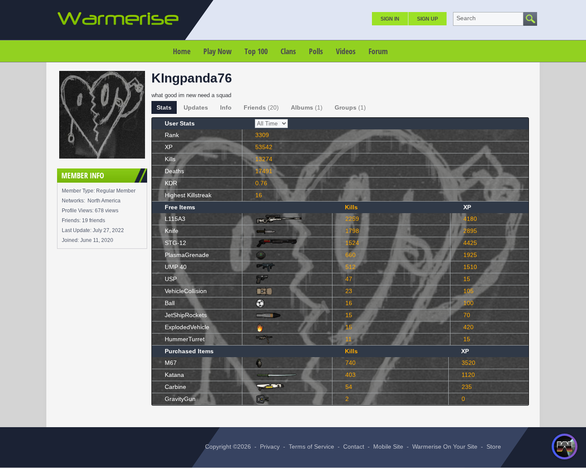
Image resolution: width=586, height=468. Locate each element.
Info (226, 107)
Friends (261, 107)
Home (181, 51)
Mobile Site (388, 446)
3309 (262, 135)
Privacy (270, 446)
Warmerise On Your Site (444, 446)
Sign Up (427, 19)
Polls (316, 51)
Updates (196, 107)
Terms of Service (311, 446)
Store (493, 446)
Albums (307, 107)
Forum (378, 51)
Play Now (217, 51)
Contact (353, 446)
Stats (164, 107)
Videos (346, 51)
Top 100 (256, 51)
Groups (350, 107)
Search (466, 18)
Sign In (390, 19)
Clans (288, 51)
